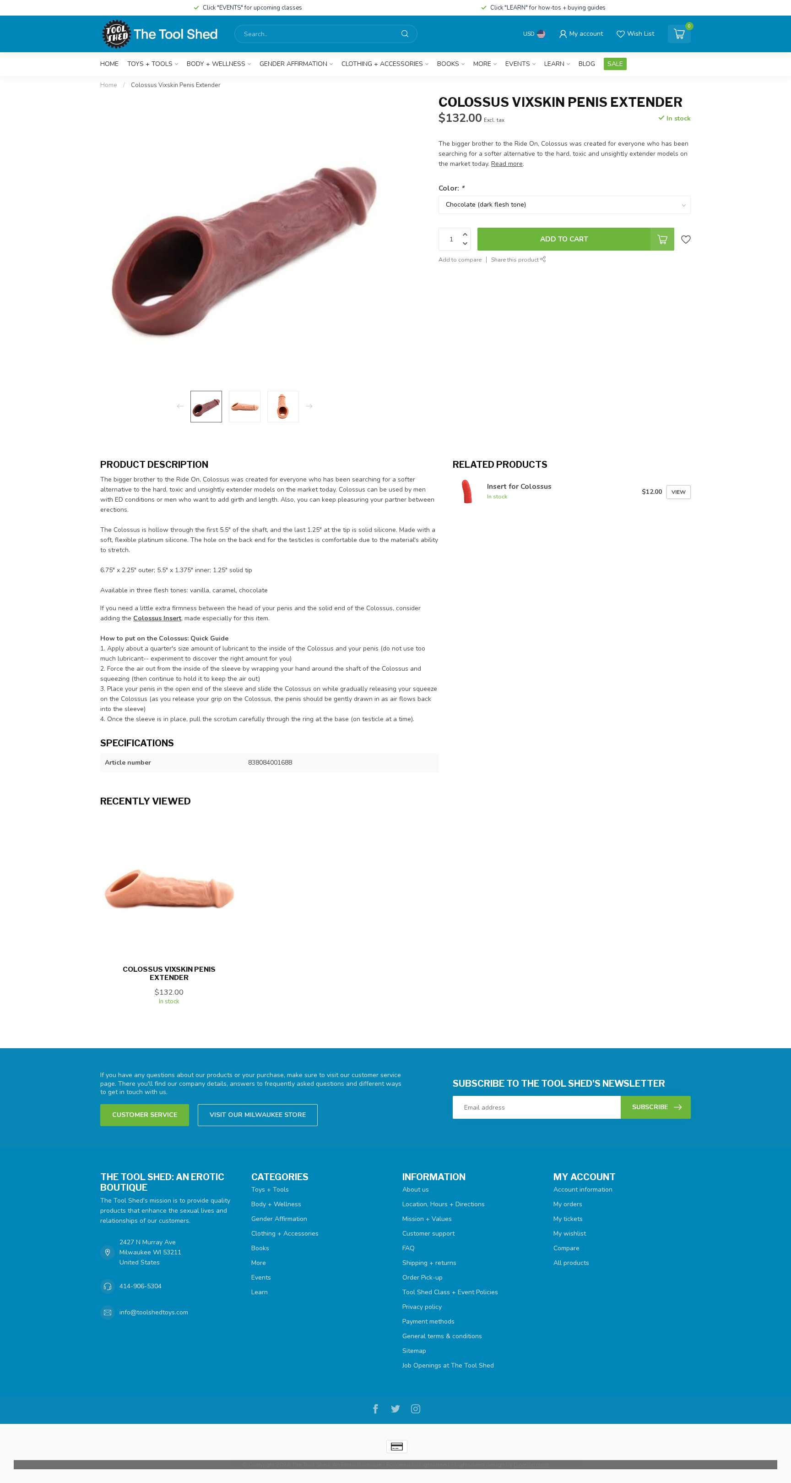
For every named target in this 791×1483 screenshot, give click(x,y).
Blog (587, 64)
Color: (451, 188)
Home (109, 64)
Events (517, 64)
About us (415, 1189)
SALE (615, 64)
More (482, 64)
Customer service (144, 1115)
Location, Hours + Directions (443, 1204)
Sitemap (414, 1350)
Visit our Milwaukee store (258, 1115)
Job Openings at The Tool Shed (448, 1365)
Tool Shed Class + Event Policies (450, 1292)
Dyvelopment (531, 1464)
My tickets (568, 1219)
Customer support (428, 1233)
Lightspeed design (479, 1464)
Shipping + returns (429, 1263)
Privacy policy (422, 1306)
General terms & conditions (442, 1336)
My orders (567, 1204)
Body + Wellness (216, 64)
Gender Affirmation (293, 64)
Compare (566, 1248)
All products (571, 1263)
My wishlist (569, 1233)
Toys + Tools (150, 64)
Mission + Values (427, 1219)
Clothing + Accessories (382, 64)
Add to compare (460, 259)
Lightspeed (434, 1464)
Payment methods (428, 1321)
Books (448, 64)
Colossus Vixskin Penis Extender (176, 85)
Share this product (515, 259)
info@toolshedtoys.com (153, 1312)
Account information (582, 1189)
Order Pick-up (422, 1277)
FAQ (408, 1248)
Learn (554, 64)
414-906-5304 (140, 1286)
